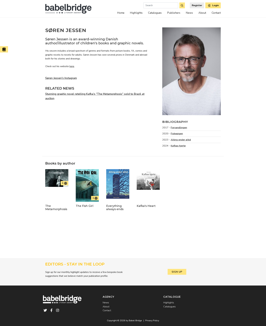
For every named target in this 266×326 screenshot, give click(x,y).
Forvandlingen (179, 127)
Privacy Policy (152, 320)
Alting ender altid (181, 139)
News (189, 13)
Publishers (173, 13)
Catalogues (155, 13)
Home (120, 13)
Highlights (136, 13)
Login (215, 5)
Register (197, 5)
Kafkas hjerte (178, 145)
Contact (216, 13)
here (71, 66)
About (202, 13)
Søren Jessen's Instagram (61, 78)
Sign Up (177, 272)
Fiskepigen (177, 133)
